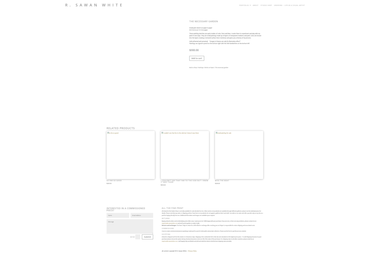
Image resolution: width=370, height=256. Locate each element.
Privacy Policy (192, 251)
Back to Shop (193, 67)
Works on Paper (209, 67)
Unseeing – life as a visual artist (289, 5)
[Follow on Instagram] (295, 8)
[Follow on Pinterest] (303, 8)
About (256, 5)
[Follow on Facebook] (299, 8)
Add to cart (196, 58)
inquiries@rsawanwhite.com (169, 223)
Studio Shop (266, 5)
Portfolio (244, 5)
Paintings (201, 67)
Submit (147, 237)
